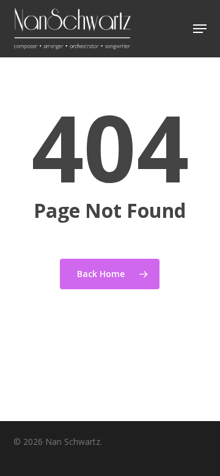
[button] (200, 29)
